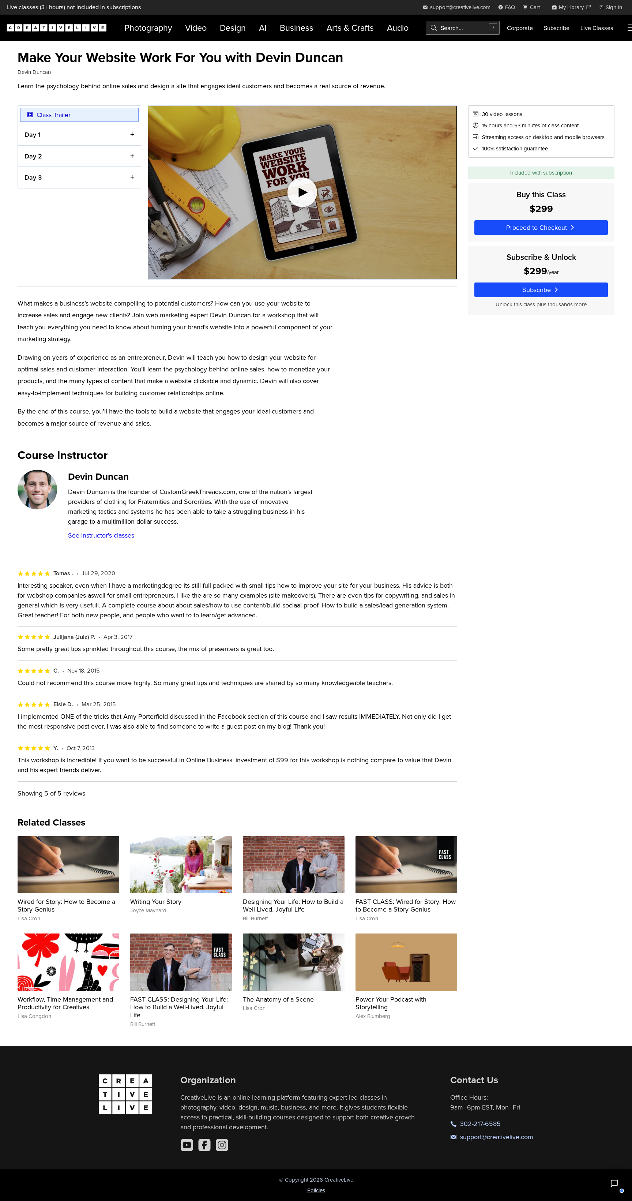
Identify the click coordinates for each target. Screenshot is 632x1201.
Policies (316, 1190)
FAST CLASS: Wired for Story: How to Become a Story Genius (406, 905)
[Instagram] (222, 1145)
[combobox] (462, 27)
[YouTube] (186, 1145)
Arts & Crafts (350, 28)
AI (263, 28)
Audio (398, 28)
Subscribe (556, 28)
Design (233, 28)
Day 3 (33, 177)
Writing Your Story (155, 901)
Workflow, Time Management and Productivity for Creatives (65, 1003)
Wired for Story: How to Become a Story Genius (66, 905)
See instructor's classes (101, 535)
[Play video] (302, 192)
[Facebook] (204, 1145)
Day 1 (33, 134)
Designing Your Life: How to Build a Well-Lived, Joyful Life (293, 905)
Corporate (520, 28)
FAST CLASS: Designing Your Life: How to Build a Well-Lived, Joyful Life (179, 1007)
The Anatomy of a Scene (278, 999)
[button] (614, 1183)
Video (196, 28)
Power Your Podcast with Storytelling (391, 1003)
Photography (148, 28)
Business (296, 28)
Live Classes (596, 28)
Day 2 (33, 156)
